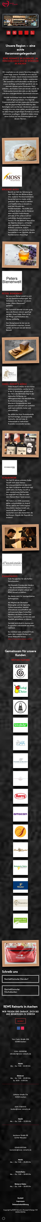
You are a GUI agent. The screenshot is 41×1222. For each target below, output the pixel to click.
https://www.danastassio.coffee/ (20, 639)
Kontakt (20, 1198)
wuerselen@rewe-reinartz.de (20, 1150)
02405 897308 (20, 1147)
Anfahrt (20, 1021)
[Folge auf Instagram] (26, 33)
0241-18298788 (20, 1051)
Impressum (20, 1201)
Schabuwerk (9, 477)
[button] (3, 1218)
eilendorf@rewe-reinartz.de (20, 1054)
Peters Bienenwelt (12, 293)
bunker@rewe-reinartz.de (20, 1109)
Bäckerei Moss (10, 189)
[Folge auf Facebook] (20, 33)
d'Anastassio (10, 576)
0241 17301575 (20, 1107)
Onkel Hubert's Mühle (14, 384)
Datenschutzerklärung (20, 1204)
